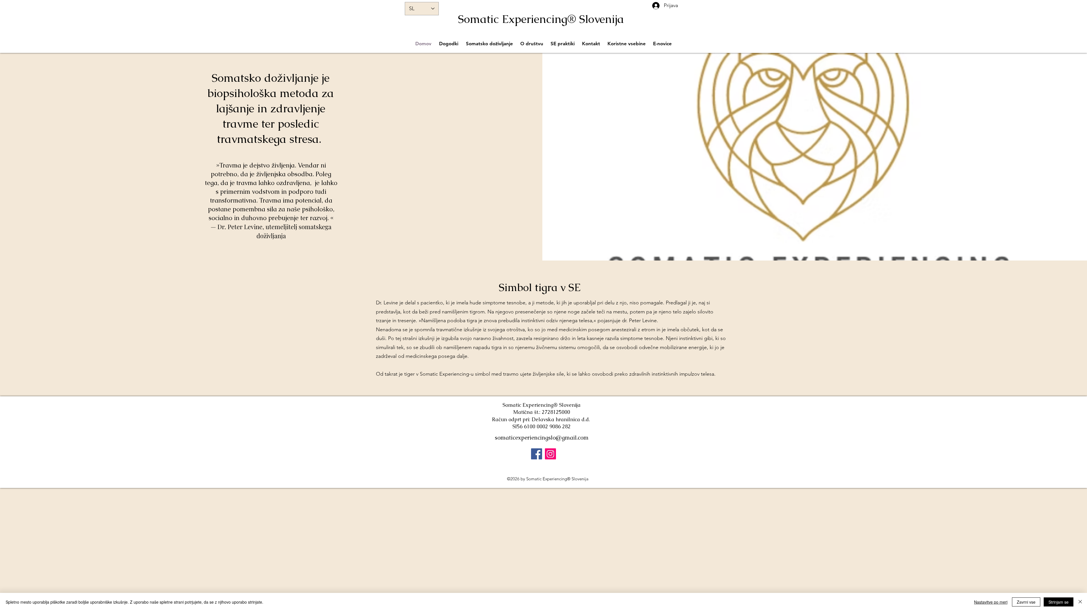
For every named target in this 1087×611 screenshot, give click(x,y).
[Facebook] (536, 453)
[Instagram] (550, 453)
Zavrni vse (1026, 602)
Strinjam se (1059, 602)
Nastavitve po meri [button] (990, 602)
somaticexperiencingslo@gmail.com (542, 437)
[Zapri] (1080, 601)
